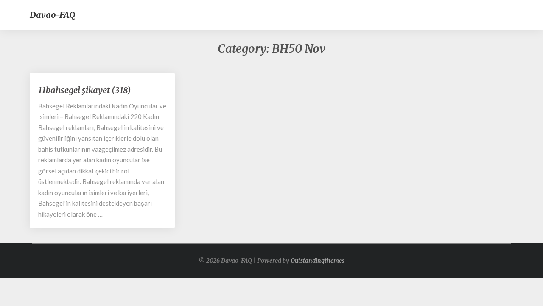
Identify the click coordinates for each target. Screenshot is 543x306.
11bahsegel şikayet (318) (84, 90)
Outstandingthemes (317, 260)
